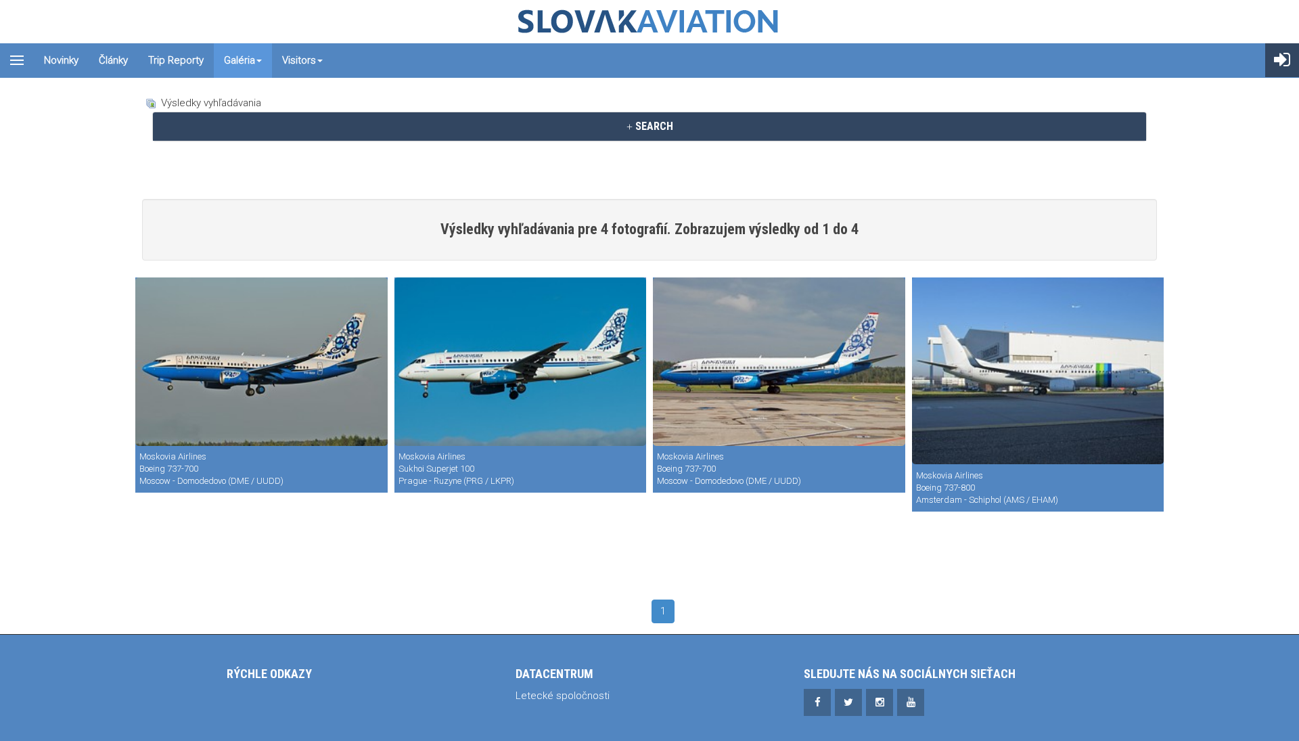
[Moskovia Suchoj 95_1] (520, 361)
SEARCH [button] (653, 126)
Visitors (299, 60)
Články (113, 60)
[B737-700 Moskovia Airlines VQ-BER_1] (261, 361)
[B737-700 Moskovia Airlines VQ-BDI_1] (779, 361)
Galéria (239, 60)
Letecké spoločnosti (563, 696)
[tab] (649, 126)
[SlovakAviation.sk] (649, 21)
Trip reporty (176, 60)
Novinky (61, 60)
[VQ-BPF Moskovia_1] (1038, 370)
